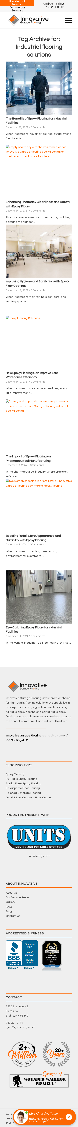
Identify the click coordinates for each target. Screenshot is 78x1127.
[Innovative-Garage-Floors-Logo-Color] (32, 20)
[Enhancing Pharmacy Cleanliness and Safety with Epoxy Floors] (39, 172)
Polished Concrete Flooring (23, 793)
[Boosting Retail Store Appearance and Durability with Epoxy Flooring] (39, 506)
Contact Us (13, 916)
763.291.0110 (14, 1022)
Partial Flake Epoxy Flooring (23, 783)
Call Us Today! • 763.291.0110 (54, 5)
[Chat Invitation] (42, 1118)
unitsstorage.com (39, 856)
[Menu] (66, 20)
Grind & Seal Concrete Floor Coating (29, 797)
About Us (11, 892)
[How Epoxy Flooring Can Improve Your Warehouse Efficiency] (39, 343)
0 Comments (38, 127)
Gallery (10, 902)
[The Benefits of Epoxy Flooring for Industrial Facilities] (39, 88)
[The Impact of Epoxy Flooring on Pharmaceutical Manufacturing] (39, 426)
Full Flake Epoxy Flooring (21, 779)
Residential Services (17, 3)
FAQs (9, 906)
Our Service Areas (17, 897)
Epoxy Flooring (15, 774)
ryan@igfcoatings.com (20, 1027)
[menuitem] (54, 5)
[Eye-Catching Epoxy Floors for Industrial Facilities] (39, 597)
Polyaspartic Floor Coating (23, 788)
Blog (9, 911)
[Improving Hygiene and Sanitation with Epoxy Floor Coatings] (39, 251)
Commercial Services (17, 9)
